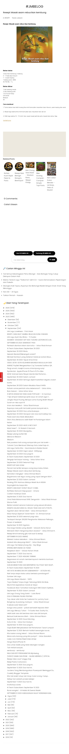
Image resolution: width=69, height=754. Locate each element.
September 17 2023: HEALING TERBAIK (21, 556)
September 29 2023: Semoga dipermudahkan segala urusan (31, 380)
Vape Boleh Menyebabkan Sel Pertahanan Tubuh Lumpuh (30, 628)
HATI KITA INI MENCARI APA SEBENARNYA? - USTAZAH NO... (29, 571)
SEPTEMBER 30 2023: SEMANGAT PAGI (21, 343)
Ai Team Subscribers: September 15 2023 (23, 568)
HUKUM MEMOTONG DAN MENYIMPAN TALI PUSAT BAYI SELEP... (30, 565)
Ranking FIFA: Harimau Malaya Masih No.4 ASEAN (26, 482)
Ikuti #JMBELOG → (23, 253)
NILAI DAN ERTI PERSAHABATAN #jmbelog (23, 653)
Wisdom (10, 439)
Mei (9, 705)
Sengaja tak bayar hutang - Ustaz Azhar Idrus (25, 459)
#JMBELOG (34, 6)
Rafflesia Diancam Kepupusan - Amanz (23, 491)
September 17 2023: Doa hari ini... (20, 553)
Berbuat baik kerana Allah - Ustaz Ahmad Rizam (26, 616)
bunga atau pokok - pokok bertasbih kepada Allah (28, 608)
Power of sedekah (14, 522)
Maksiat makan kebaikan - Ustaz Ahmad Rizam (26, 539)
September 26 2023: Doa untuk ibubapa (23, 411)
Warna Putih (12, 502)
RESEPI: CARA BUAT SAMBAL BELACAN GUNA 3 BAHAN (27, 334)
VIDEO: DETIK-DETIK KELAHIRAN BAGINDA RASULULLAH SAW (29, 362)
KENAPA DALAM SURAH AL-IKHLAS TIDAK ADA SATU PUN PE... (30, 508)
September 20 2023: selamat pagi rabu (23, 516)
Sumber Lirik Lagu (14, 576)
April (10, 708)
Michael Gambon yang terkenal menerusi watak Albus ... (29, 357)
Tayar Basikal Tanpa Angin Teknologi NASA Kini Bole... (28, 582)
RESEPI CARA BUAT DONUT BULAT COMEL (22, 488)
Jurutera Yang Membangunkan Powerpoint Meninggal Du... (30, 670)
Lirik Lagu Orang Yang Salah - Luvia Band (23, 593)
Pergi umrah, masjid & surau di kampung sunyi (25, 368)
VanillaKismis (7, 120)
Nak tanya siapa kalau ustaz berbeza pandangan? (28, 573)
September (12, 328)
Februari (11, 714)
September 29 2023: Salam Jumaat (21, 377)
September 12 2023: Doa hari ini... (20, 667)
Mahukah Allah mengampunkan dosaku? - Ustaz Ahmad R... (31, 531)
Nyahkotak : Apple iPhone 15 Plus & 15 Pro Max (25, 371)
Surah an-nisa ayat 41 (16, 402)
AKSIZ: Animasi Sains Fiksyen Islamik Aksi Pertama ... (27, 374)
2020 (8, 725)
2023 (8, 316)
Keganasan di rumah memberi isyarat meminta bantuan (30, 559)
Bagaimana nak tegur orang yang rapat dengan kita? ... (30, 476)
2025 (8, 311)
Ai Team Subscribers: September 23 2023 (23, 457)
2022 (8, 719)
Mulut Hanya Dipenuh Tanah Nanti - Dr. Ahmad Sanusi (28, 514)
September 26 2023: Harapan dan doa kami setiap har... (29, 414)
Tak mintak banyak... (15, 647)
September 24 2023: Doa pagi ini (20, 454)
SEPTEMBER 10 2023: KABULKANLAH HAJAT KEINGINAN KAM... (29, 693)
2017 (7, 734)
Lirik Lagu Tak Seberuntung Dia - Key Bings (24, 545)
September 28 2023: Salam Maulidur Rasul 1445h (26, 385)
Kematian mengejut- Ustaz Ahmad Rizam (24, 474)
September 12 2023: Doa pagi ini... (20, 665)
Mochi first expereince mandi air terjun (22, 585)
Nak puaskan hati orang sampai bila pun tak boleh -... (29, 442)
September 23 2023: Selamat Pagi (20, 462)
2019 (7, 728)
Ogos (10, 696)
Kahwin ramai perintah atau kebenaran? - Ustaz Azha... (29, 388)
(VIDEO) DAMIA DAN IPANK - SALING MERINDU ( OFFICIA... (28, 656)
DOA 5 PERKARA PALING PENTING (19, 596)
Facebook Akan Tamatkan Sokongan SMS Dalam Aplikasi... (30, 588)
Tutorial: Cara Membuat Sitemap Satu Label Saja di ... (28, 445)
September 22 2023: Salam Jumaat (21, 479)
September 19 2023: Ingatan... (18, 525)
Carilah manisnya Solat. (16, 494)
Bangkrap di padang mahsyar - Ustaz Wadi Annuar (28, 602)
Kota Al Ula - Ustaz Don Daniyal (19, 622)
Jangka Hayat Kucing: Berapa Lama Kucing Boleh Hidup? (30, 400)
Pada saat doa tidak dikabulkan (20, 417)
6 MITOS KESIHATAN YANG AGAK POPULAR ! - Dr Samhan (29, 394)
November (12, 322)
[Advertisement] (34, 144)
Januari (11, 716)
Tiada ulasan (17, 18)
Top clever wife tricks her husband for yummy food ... (28, 599)
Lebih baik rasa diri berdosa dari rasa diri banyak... (27, 613)
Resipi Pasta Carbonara (17, 662)
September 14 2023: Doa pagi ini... (20, 625)
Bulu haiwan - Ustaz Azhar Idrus (20, 391)
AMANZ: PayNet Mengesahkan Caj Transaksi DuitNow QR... (30, 365)
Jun (9, 702)
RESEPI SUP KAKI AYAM (15, 465)
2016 (7, 737)
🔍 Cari (52, 260)
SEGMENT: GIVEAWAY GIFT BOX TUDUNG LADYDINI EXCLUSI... (29, 340)
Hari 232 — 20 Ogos (10, 292)
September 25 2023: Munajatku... (19, 431)
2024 (8, 314)
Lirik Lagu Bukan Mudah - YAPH (19, 579)
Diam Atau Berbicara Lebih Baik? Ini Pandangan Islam (28, 419)
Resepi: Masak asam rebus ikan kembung (24, 12)
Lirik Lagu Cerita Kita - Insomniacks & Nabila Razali (27, 448)
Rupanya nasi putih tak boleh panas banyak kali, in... (28, 408)
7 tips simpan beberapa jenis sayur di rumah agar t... (28, 397)
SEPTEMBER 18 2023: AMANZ (17, 536)
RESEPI (7, 18)
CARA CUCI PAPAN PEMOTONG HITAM (21, 639)
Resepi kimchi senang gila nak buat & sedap (25, 533)
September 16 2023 (14, 562)
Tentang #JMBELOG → (44, 253)
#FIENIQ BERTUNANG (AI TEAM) (19, 548)
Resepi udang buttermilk (17, 434)
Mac (10, 711)
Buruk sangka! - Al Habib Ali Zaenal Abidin (24, 690)
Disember (12, 319)
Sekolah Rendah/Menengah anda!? (21, 354)
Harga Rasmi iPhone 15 (16, 642)
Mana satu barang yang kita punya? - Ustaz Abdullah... (29, 636)
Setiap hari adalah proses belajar (20, 679)
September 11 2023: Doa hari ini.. (19, 682)
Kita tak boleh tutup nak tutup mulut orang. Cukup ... (28, 676)
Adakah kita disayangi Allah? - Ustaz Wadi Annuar (27, 542)
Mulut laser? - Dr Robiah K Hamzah (21, 428)
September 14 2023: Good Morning (20, 619)
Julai (10, 699)
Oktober (11, 325)
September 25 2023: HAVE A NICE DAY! (22, 425)
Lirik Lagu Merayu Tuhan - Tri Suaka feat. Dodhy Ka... (28, 610)
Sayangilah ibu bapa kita (17, 485)
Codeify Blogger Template (17, 673)
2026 (8, 308)
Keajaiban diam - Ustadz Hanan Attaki (22, 551)
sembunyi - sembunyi (15, 650)
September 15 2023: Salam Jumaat (21, 590)
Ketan (9, 422)
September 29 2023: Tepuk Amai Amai (22, 360)
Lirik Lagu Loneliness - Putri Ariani (20, 331)
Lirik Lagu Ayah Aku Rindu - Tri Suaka (21, 337)
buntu (9, 382)
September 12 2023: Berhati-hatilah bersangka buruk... (28, 630)
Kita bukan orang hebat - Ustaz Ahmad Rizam (26, 633)
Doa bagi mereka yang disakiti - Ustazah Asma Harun (29, 528)
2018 (7, 731)
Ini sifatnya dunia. (14, 685)
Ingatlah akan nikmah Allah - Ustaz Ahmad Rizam (27, 511)
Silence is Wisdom (14, 437)
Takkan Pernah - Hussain (13, 295)
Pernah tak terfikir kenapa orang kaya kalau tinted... (28, 468)
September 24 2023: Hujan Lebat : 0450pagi (24, 451)
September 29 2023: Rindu (17, 351)
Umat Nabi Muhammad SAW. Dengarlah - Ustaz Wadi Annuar (32, 499)
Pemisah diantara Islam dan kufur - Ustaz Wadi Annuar (29, 345)
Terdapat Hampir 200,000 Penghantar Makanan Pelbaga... (30, 519)
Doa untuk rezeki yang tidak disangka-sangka (25, 645)
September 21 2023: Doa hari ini (19, 496)
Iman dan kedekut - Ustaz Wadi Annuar (23, 405)
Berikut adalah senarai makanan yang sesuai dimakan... (29, 505)
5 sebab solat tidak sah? (17, 605)
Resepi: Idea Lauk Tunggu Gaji (19, 659)
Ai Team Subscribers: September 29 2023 (23, 348)
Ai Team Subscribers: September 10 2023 (23, 687)
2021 (7, 722)
